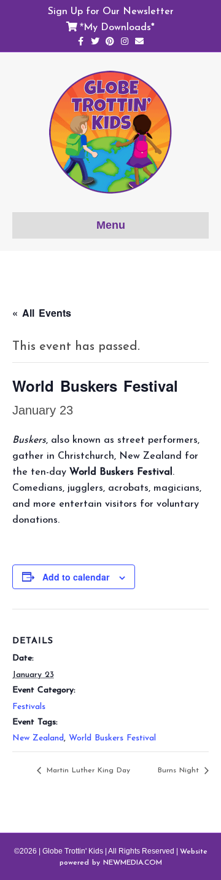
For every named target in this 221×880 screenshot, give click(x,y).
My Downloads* (119, 26)
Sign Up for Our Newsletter (111, 10)
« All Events (41, 313)
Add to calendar (75, 577)
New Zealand (38, 737)
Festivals (28, 706)
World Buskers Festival (112, 737)
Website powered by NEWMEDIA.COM (133, 857)
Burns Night (180, 769)
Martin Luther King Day (87, 769)
